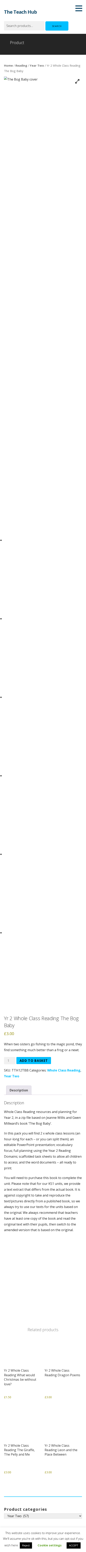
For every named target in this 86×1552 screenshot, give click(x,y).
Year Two (37, 65)
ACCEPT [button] (73, 1545)
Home (8, 65)
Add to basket (34, 1060)
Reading (21, 65)
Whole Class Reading (63, 1070)
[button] (80, 8)
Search (57, 26)
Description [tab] (19, 1090)
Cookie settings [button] (50, 1545)
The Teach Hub (20, 11)
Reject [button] (26, 1545)
